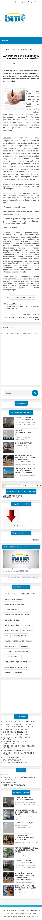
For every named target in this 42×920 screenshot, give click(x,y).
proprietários (20, 73)
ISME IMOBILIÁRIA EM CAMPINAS (16, 750)
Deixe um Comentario (21, 64)
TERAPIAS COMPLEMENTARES (15, 763)
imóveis (32, 73)
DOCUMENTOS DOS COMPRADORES (18, 662)
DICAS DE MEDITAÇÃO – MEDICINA (17, 724)
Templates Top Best (10, 916)
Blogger (22, 580)
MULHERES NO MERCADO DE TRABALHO (19, 641)
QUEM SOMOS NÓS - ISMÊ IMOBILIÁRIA (19, 777)
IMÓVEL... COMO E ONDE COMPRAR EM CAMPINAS (19, 747)
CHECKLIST (25, 646)
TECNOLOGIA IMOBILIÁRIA (14, 599)
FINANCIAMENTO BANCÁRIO (15, 604)
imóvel (28, 99)
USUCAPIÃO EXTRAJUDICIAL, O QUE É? (23, 432)
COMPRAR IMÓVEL (22, 651)
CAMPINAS (27, 625)
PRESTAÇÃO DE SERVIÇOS (13, 780)
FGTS (6, 636)
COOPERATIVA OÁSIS (12, 657)
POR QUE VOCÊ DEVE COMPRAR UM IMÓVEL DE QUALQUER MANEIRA (26, 850)
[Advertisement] (21, 695)
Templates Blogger (32, 916)
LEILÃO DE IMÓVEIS (11, 630)
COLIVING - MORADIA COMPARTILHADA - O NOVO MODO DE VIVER (24, 837)
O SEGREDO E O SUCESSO (13, 758)
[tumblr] (28, 1)
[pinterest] (35, 1)
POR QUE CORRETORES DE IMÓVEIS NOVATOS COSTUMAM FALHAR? (26, 812)
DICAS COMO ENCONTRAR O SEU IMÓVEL (19, 722)
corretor (36, 151)
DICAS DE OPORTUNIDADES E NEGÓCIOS (19, 727)
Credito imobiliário (11, 594)
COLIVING (8, 651)
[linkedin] (25, 1)
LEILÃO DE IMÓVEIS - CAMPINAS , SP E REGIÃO (18, 754)
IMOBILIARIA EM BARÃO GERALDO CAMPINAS (17, 738)
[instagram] (31, 1)
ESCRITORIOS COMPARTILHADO (16, 667)
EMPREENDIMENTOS (12, 620)
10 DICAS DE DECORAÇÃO (24, 823)
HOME (5, 775)
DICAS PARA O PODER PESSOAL (16, 735)
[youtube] (22, 1)
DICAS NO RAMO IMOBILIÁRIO (15, 732)
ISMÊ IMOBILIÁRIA (11, 609)
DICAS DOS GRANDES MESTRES (15, 729)
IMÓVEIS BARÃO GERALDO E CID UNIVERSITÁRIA (16, 742)
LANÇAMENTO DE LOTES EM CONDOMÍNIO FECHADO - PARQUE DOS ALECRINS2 (25, 470)
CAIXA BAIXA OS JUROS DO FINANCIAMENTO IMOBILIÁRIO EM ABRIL (25, 888)
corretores (7, 73)
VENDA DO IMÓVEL (28, 594)
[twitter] (18, 1)
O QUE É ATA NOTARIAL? (23, 443)
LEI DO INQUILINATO (19, 636)
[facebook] (15, 1)
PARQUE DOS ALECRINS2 (13, 672)
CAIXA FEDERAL (27, 630)
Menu (5, 40)
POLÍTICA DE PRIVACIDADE (14, 785)
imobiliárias (20, 151)
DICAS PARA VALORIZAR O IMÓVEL (22, 297)
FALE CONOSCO (9, 782)
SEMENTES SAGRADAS (12, 760)
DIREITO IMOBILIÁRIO (12, 625)
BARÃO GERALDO (11, 646)
